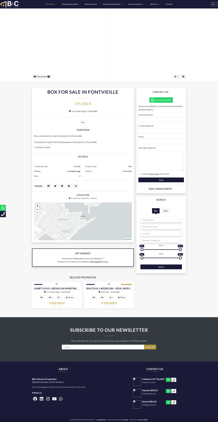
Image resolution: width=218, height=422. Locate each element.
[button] (83, 218)
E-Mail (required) (145, 126)
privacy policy (154, 174)
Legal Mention (101, 420)
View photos (42, 76)
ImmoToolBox (143, 420)
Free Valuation (91, 4)
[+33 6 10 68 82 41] (173, 391)
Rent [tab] (166, 210)
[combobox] (161, 219)
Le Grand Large (73, 171)
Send (161, 180)
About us (154, 4)
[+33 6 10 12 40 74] (173, 380)
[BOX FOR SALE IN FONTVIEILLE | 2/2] (163, 45)
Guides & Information (111, 4)
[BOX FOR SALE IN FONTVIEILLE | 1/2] (54, 45)
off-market (95, 261)
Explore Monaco (135, 4)
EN (213, 4)
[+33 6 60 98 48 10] (3, 214)
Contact (169, 4)
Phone (141, 137)
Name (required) (145, 115)
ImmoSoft (124, 420)
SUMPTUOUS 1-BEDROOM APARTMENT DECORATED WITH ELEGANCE (74, 288)
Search (161, 267)
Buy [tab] (156, 210)
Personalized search (70, 4)
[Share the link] (76, 186)
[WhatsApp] (168, 380)
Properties (49, 4)
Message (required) (146, 148)
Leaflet (128, 239)
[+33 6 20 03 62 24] (173, 402)
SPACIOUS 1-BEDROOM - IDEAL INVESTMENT (112, 288)
